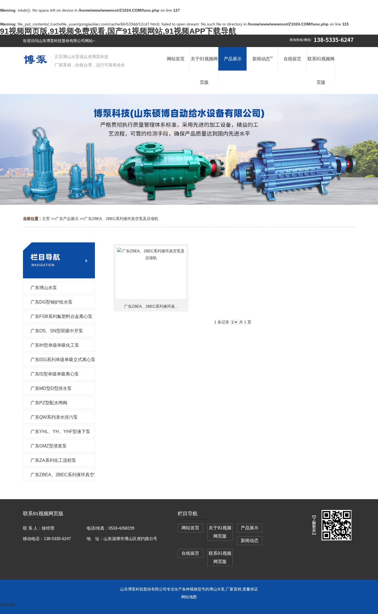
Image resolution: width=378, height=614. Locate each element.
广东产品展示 (67, 218)
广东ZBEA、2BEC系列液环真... (151, 306)
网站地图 (189, 597)
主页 (46, 218)
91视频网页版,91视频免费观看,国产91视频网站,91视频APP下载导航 (118, 31)
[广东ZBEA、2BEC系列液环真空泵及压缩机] (150, 272)
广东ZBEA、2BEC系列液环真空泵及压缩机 (121, 218)
